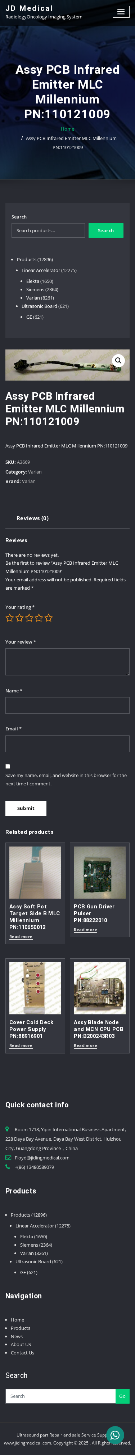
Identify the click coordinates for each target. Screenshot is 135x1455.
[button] (118, 360)
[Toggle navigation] (121, 12)
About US (21, 1344)
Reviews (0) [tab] (33, 518)
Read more (21, 936)
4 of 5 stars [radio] (39, 618)
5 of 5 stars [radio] (48, 618)
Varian (35, 471)
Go (122, 1396)
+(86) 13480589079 (34, 1167)
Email (13, 728)
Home (67, 129)
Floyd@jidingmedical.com (42, 1157)
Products (20, 1328)
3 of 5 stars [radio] (29, 618)
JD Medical (29, 8)
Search (19, 216)
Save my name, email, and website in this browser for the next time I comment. (66, 779)
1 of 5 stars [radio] (9, 618)
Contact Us (22, 1352)
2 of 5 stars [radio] (19, 618)
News (17, 1336)
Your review (20, 642)
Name (13, 690)
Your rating (20, 607)
